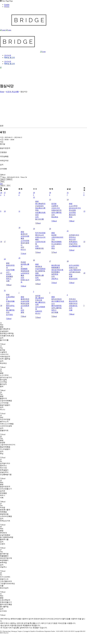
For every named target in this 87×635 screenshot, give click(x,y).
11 (19, 211)
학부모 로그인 (9, 57)
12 (34, 197)
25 (19, 258)
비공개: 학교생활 (12, 92)
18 (19, 227)
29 (34, 193)
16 (1, 241)
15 (84, 211)
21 (68, 231)
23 (1, 273)
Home (2, 92)
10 (5, 211)
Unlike (9, 179)
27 (5, 193)
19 (34, 229)
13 (50, 199)
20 (50, 229)
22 (84, 241)
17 (5, 241)
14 (68, 199)
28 (19, 193)
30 (50, 193)
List (1, 183)
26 (1, 193)
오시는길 (7, 55)
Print (2, 181)
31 (68, 193)
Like (3, 179)
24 (5, 259)
